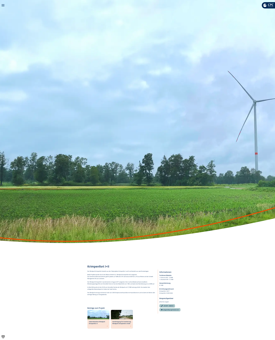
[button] (3, 5)
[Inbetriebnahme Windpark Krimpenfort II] (98, 314)
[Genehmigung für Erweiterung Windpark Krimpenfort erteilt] (122, 314)
